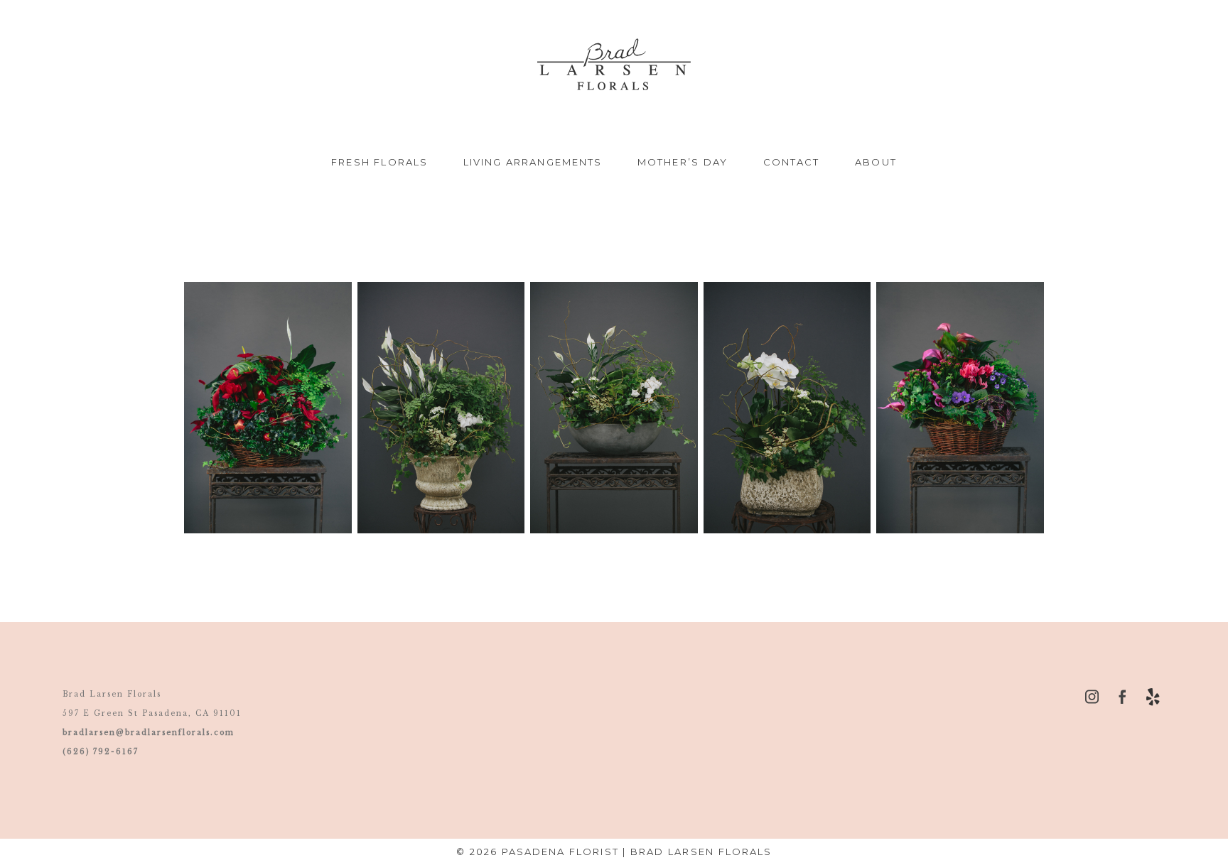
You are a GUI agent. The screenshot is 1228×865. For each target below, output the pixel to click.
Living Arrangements (532, 162)
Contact (791, 162)
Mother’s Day (682, 162)
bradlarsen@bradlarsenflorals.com (149, 732)
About (875, 162)
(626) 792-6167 (101, 751)
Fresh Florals (379, 162)
